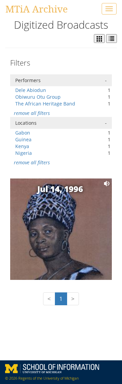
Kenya (22, 146)
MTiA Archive (36, 8)
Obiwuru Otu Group (38, 97)
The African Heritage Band (45, 103)
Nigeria (23, 153)
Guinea (23, 139)
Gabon (22, 132)
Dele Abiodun (30, 90)
